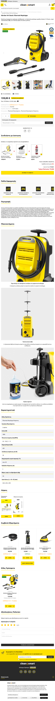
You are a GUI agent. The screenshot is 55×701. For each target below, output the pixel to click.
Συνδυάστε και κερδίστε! (17, 98)
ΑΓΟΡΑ (10, 557)
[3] (8, 625)
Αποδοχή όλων (44, 694)
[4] (11, 625)
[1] (2, 625)
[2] (5, 625)
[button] (51, 53)
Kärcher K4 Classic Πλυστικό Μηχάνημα (6, 157)
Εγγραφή (50, 657)
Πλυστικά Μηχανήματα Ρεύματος (29, 111)
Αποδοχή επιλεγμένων (13, 694)
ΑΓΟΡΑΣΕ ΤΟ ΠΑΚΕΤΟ (27, 172)
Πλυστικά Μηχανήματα (14, 111)
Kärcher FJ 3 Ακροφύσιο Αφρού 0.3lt (20, 157)
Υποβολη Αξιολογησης (27, 645)
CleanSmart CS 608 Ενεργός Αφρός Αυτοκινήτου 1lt (35, 157)
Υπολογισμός (49, 122)
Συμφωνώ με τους (28, 659)
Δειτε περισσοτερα (27, 563)
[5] (14, 625)
